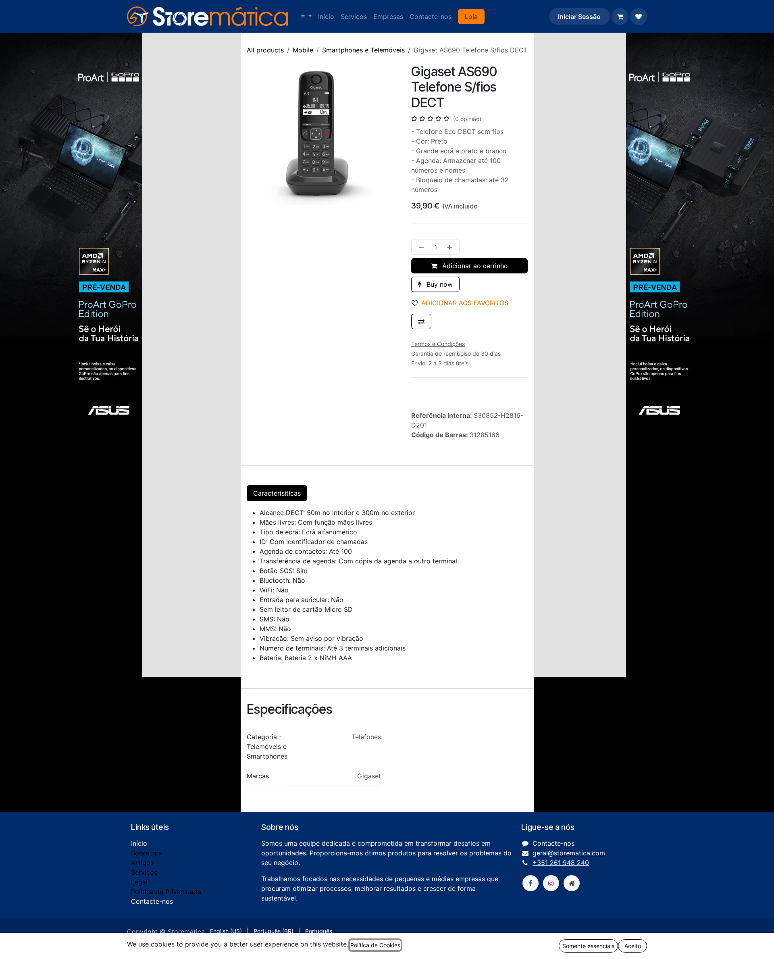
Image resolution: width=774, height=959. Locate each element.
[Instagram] (551, 883)
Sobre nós (146, 853)
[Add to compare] (421, 321)
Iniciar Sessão (579, 17)
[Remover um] (420, 247)
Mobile (303, 50)
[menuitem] (306, 16)
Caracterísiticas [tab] (277, 493)
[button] (463, 303)
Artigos (142, 863)
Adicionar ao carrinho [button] (474, 266)
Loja (471, 17)
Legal (139, 882)
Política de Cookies (375, 945)
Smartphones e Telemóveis (363, 50)
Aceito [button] (632, 945)
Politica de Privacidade (166, 892)
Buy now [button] (438, 284)
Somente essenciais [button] (588, 945)
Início (139, 843)
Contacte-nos (152, 901)
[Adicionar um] (451, 247)
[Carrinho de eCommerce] (620, 16)
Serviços (144, 872)
